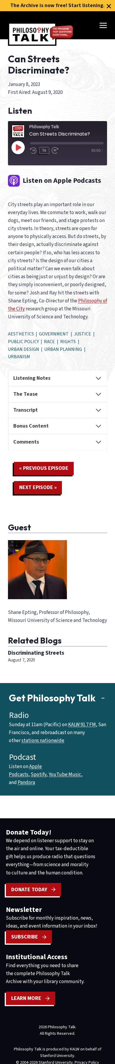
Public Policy (23, 341)
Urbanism (19, 356)
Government (54, 334)
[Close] (109, 6)
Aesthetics (21, 334)
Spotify (38, 774)
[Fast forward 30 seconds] (57, 150)
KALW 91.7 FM (82, 724)
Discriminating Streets (36, 653)
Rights (68, 341)
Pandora (26, 782)
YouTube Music (65, 774)
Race (49, 341)
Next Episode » (38, 487)
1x (44, 150)
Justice (82, 334)
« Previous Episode (43, 468)
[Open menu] (103, 25)
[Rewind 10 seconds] (33, 150)
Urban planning (63, 349)
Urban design (23, 349)
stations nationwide (43, 740)
